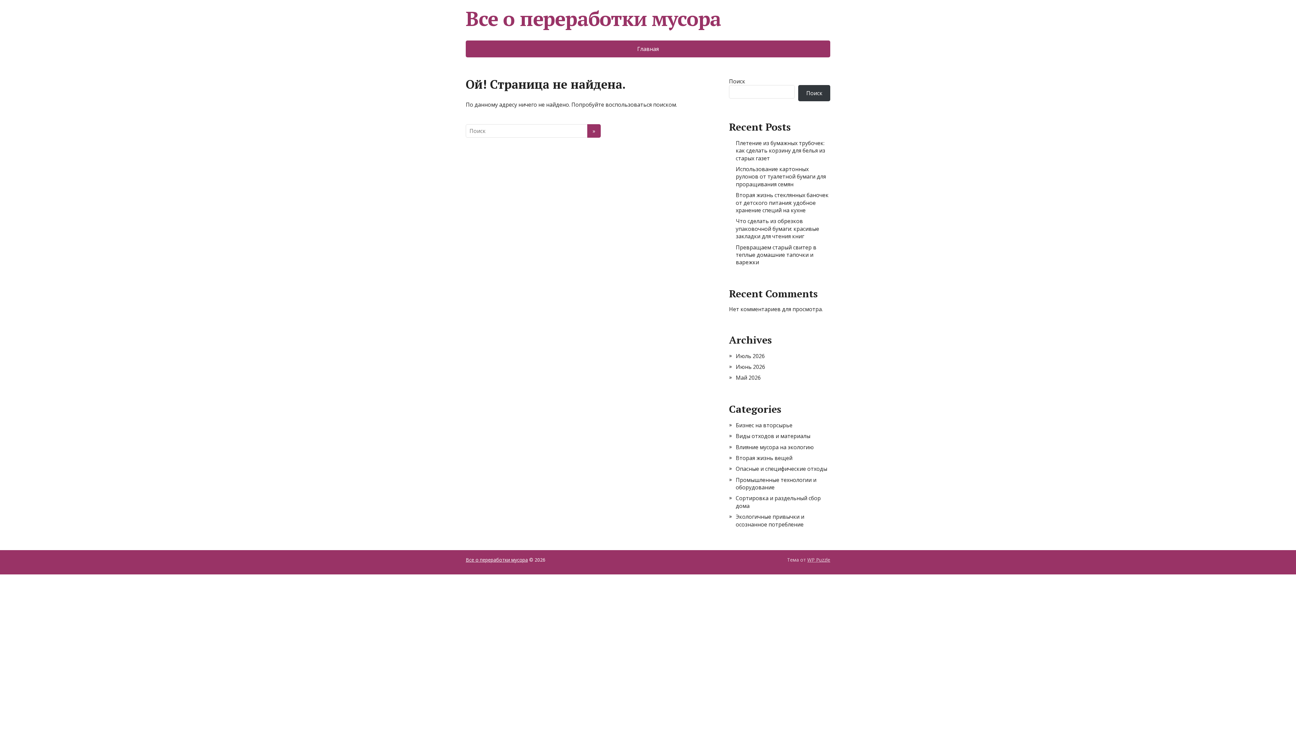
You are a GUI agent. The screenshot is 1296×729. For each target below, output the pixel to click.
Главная (648, 49)
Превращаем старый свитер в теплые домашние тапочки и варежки (776, 255)
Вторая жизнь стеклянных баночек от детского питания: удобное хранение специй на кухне (782, 202)
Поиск (737, 81)
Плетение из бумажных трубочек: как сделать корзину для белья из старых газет (780, 150)
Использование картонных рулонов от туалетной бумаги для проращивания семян (781, 176)
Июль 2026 (750, 356)
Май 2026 (748, 377)
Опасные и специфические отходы (781, 469)
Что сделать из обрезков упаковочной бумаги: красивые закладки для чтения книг (777, 228)
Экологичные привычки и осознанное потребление (770, 520)
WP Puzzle (818, 560)
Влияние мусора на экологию (775, 447)
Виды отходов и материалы (773, 436)
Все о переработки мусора (593, 18)
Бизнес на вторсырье (764, 425)
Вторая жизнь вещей (764, 458)
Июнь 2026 (750, 367)
